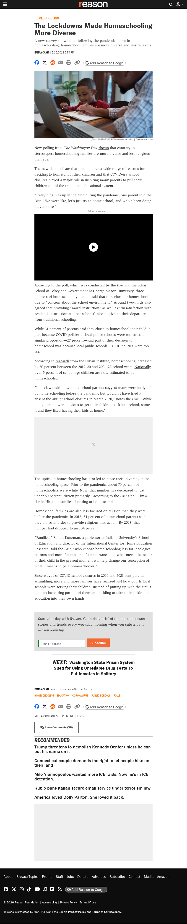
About (8, 876)
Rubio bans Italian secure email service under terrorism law (92, 788)
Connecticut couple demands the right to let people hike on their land (91, 763)
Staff (59, 876)
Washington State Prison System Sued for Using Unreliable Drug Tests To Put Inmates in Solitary (93, 667)
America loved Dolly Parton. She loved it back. (79, 797)
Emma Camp (41, 52)
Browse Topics (27, 876)
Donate (82, 876)
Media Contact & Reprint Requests (58, 716)
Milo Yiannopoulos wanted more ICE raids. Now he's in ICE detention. (91, 776)
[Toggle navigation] (5, 4)
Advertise (99, 876)
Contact (134, 876)
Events (47, 876)
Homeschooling (46, 18)
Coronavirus (80, 695)
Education (63, 695)
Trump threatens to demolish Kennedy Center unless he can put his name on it (92, 749)
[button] (180, 4)
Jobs (70, 876)
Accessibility (49, 903)
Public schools (101, 695)
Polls (117, 695)
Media (148, 876)
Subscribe (98, 643)
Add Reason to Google (106, 63)
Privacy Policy (68, 903)
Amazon (163, 876)
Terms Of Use (88, 903)
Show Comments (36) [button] (58, 727)
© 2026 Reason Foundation (21, 903)
